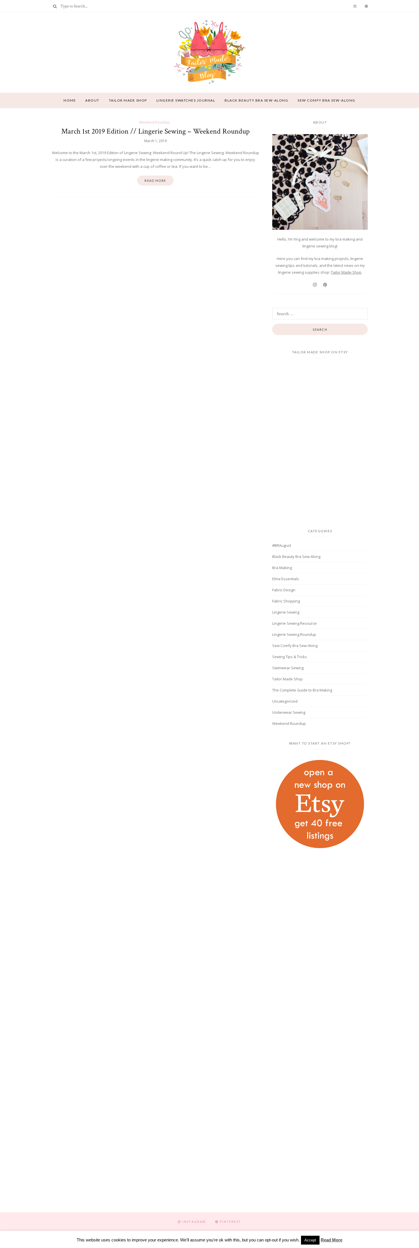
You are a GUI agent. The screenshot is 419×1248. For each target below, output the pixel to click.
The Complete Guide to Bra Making (302, 690)
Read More (331, 1239)
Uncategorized (285, 701)
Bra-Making (282, 567)
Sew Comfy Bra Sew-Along (326, 100)
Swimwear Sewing (288, 667)
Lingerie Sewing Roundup (294, 634)
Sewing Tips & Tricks (289, 656)
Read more (155, 180)
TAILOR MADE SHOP (128, 100)
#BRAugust (281, 545)
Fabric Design (283, 589)
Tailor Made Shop (346, 272)
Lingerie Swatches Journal (185, 100)
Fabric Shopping (286, 601)
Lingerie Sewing (285, 612)
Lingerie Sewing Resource (294, 623)
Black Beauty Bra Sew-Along (256, 100)
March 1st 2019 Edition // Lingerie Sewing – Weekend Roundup (155, 131)
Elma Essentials (285, 578)
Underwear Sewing (288, 712)
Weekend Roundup (154, 122)
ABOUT (92, 100)
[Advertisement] (320, 903)
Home (70, 100)
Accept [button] (310, 1240)
